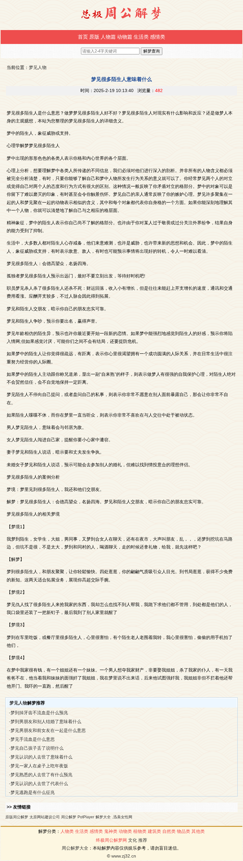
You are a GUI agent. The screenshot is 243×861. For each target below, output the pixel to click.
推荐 (142, 840)
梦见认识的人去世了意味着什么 (41, 756)
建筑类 (154, 831)
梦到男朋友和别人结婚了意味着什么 (45, 721)
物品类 (183, 831)
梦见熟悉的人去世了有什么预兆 (41, 774)
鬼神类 (110, 831)
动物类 (125, 831)
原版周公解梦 (16, 817)
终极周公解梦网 (111, 840)
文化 (132, 840)
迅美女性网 (122, 817)
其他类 (198, 831)
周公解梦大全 (75, 848)
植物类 (139, 831)
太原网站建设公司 (44, 817)
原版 (94, 37)
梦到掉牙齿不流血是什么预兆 (39, 712)
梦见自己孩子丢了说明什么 (37, 748)
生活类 (141, 37)
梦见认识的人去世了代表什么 (39, 783)
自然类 (169, 831)
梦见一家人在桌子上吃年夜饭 (39, 765)
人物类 (67, 831)
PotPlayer (86, 817)
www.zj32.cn (123, 855)
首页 (83, 37)
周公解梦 (68, 817)
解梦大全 (103, 817)
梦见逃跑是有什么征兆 (32, 792)
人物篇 (108, 37)
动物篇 (124, 37)
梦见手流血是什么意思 (32, 739)
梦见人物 (38, 67)
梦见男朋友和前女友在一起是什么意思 (48, 730)
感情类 (157, 37)
